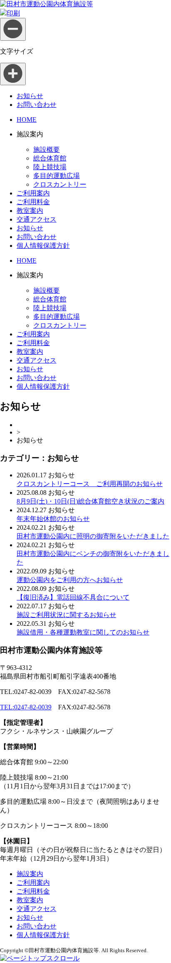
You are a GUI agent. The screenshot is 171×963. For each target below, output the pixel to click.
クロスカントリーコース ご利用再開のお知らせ (90, 483)
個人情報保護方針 (43, 245)
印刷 (13, 13)
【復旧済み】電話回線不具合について (73, 597)
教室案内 (30, 210)
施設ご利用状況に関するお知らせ (66, 614)
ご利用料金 (33, 201)
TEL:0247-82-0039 (25, 707)
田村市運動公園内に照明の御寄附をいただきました (93, 536)
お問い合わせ (36, 104)
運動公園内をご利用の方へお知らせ (70, 579)
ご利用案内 (33, 193)
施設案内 (30, 873)
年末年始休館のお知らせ (53, 518)
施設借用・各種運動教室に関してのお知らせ (83, 632)
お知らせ (30, 95)
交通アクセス (36, 219)
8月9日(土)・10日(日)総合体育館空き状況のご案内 (90, 501)
